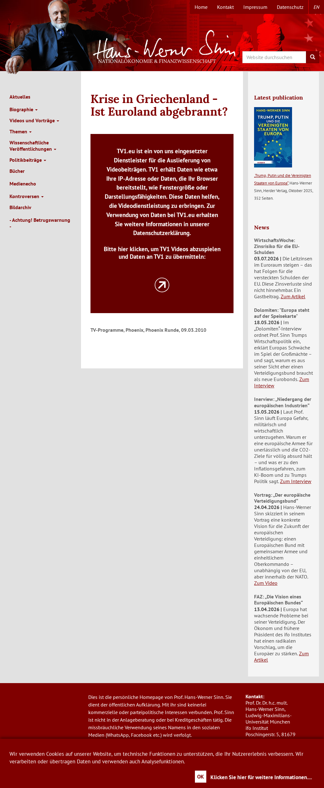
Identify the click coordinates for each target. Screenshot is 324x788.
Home (201, 7)
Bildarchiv (20, 207)
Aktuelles (19, 97)
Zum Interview (295, 481)
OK (200, 776)
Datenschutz (290, 7)
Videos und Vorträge (32, 120)
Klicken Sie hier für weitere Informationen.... (261, 777)
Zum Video (265, 583)
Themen (18, 131)
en (316, 7)
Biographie (21, 109)
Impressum (255, 7)
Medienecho (22, 183)
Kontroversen (24, 196)
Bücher (17, 171)
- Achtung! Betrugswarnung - (39, 223)
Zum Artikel (293, 296)
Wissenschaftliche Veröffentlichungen (31, 145)
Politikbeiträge (26, 160)
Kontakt (225, 7)
